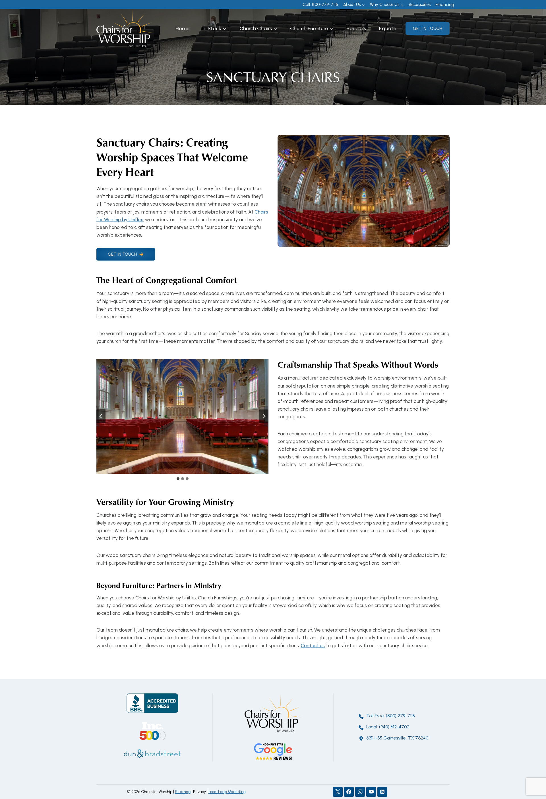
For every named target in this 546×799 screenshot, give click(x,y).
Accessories (420, 4)
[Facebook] (349, 792)
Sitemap (183, 791)
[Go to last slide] (101, 416)
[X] (338, 792)
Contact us (313, 645)
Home (182, 28)
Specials (356, 28)
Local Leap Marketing (227, 791)
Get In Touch (427, 28)
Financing (445, 4)
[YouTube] (371, 792)
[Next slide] (263, 416)
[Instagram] (360, 792)
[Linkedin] (382, 792)
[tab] (178, 478)
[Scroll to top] (531, 776)
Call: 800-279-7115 (320, 4)
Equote (387, 28)
